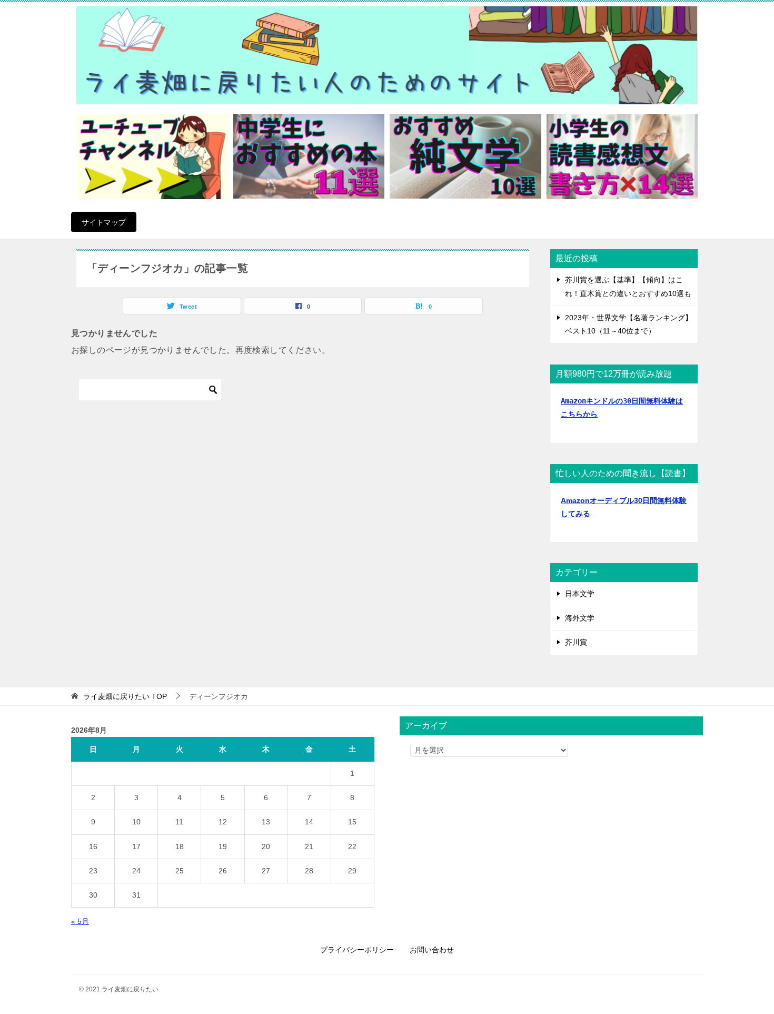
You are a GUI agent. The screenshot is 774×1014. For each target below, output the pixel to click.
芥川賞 (576, 642)
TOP (125, 696)
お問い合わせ (432, 950)
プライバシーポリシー (357, 950)
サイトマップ (104, 222)
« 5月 (80, 921)
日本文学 (579, 593)
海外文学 (579, 618)
